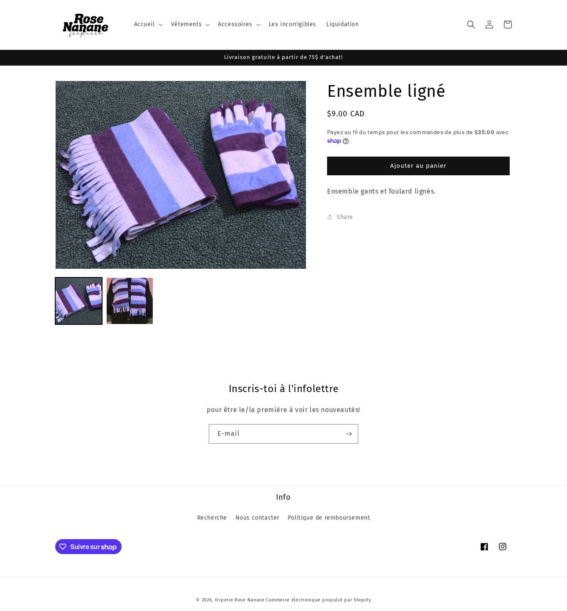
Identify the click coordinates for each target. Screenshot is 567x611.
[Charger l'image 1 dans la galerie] (78, 300)
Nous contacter (257, 517)
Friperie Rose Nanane (240, 600)
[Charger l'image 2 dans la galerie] (129, 300)
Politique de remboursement (329, 517)
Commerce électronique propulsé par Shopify (318, 600)
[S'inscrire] (349, 434)
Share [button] (345, 216)
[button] (147, 24)
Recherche (212, 517)
